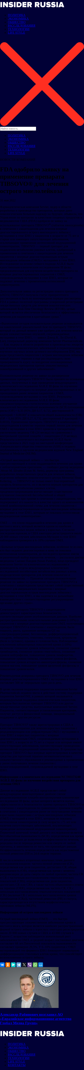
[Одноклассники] (7, 964)
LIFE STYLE (16, 32)
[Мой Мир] (40, 964)
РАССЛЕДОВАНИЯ (21, 25)
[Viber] (29, 964)
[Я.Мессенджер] (13, 964)
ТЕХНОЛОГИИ (18, 29)
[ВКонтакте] (2, 964)
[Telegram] (18, 964)
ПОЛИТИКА (17, 15)
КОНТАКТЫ (17, 1065)
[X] (24, 964)
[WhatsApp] (35, 964)
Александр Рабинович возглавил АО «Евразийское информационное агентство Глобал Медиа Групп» (35, 1018)
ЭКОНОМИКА (18, 18)
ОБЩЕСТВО (17, 22)
